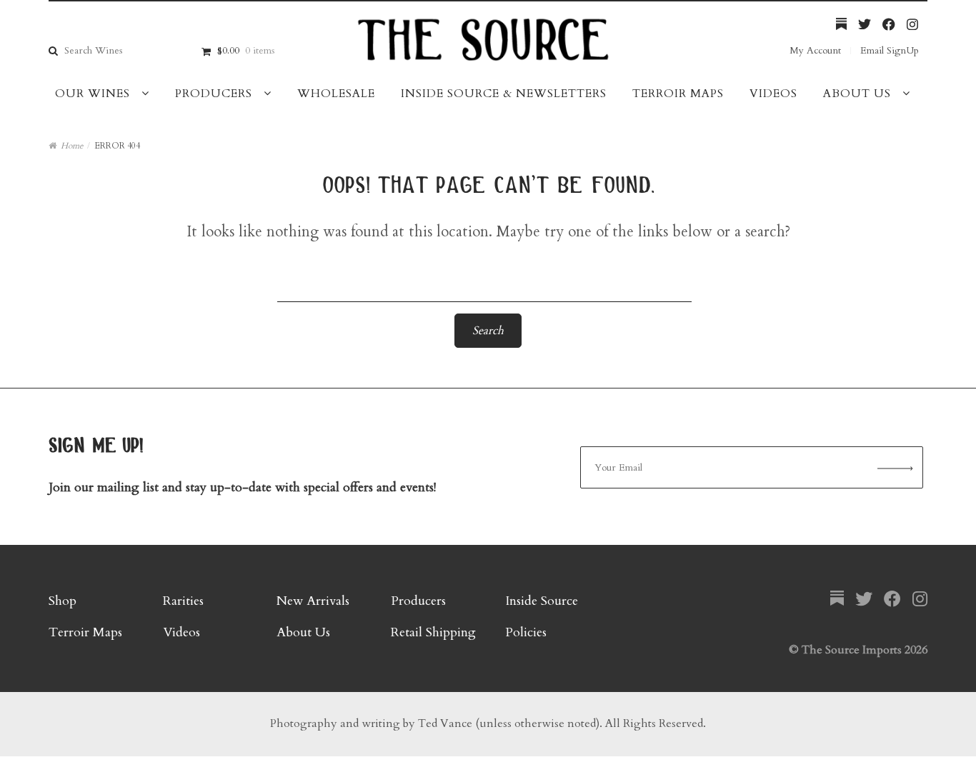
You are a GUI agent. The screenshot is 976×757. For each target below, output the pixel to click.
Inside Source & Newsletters (504, 93)
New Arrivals (313, 601)
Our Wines (92, 93)
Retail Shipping (433, 632)
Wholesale (336, 93)
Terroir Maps (678, 93)
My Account (815, 50)
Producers (213, 93)
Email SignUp (889, 50)
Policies (526, 632)
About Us (857, 93)
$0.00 (245, 50)
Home (72, 145)
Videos (773, 93)
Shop (62, 601)
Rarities (183, 601)
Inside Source (541, 601)
